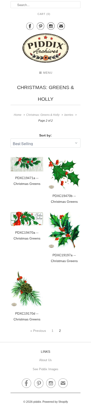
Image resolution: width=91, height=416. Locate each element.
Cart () (44, 14)
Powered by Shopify (55, 401)
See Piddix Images (45, 369)
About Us (45, 360)
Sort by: (45, 135)
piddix (37, 401)
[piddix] (45, 49)
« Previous (38, 331)
